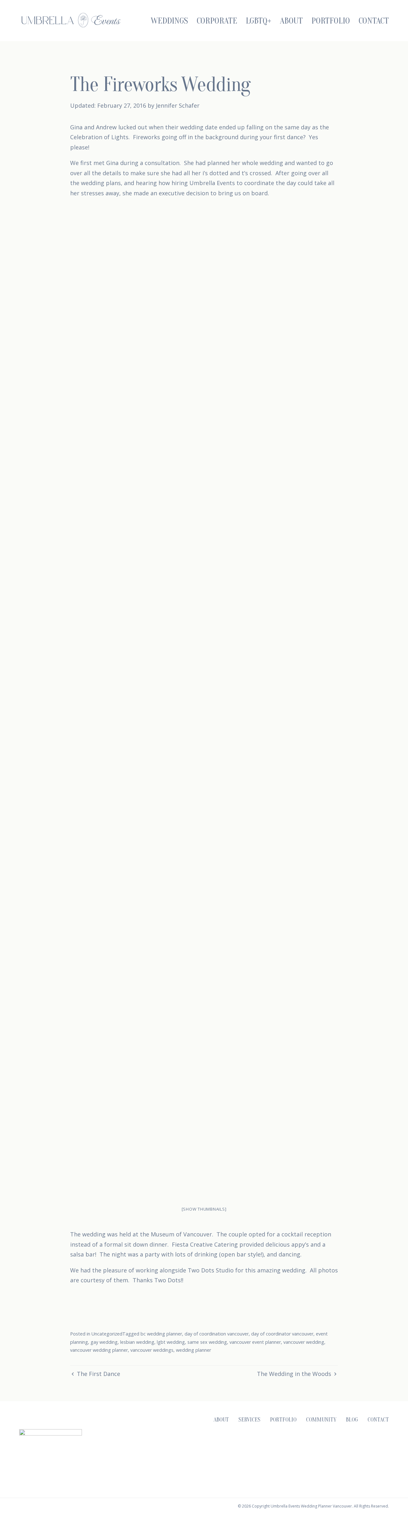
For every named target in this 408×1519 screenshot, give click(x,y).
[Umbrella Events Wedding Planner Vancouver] (71, 20)
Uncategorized (106, 1334)
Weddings (169, 21)
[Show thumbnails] (204, 1209)
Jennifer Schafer (178, 105)
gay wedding (104, 1342)
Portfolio (330, 21)
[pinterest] (354, 1463)
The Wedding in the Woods (295, 1374)
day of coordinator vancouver (282, 1334)
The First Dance (97, 1374)
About (291, 21)
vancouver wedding (303, 1342)
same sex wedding (207, 1342)
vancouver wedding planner (99, 1350)
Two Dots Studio (211, 1270)
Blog (352, 1419)
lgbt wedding (171, 1342)
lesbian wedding (137, 1342)
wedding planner (193, 1350)
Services (249, 1419)
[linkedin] (383, 1463)
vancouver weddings (151, 1350)
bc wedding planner (161, 1334)
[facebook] (340, 1463)
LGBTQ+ (258, 21)
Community (321, 1419)
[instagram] (326, 1463)
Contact (374, 21)
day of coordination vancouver (217, 1334)
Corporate (217, 21)
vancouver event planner (255, 1342)
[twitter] (369, 1463)
